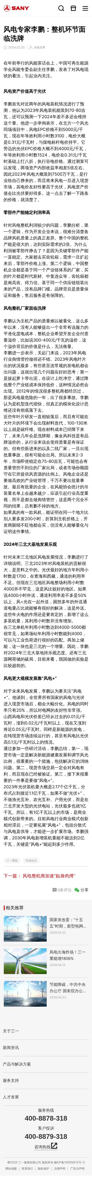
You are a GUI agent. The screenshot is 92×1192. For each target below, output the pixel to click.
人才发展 (11, 1097)
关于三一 (11, 1031)
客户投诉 (46, 1128)
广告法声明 (77, 1168)
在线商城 (73, 8)
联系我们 (27, 1168)
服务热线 (46, 1110)
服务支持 (11, 1080)
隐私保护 (43, 1168)
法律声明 (59, 1168)
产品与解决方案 (17, 1064)
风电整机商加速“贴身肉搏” (49, 876)
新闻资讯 (11, 1047)
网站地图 (11, 1168)
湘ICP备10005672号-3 (69, 1162)
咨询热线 (42, 1147)
